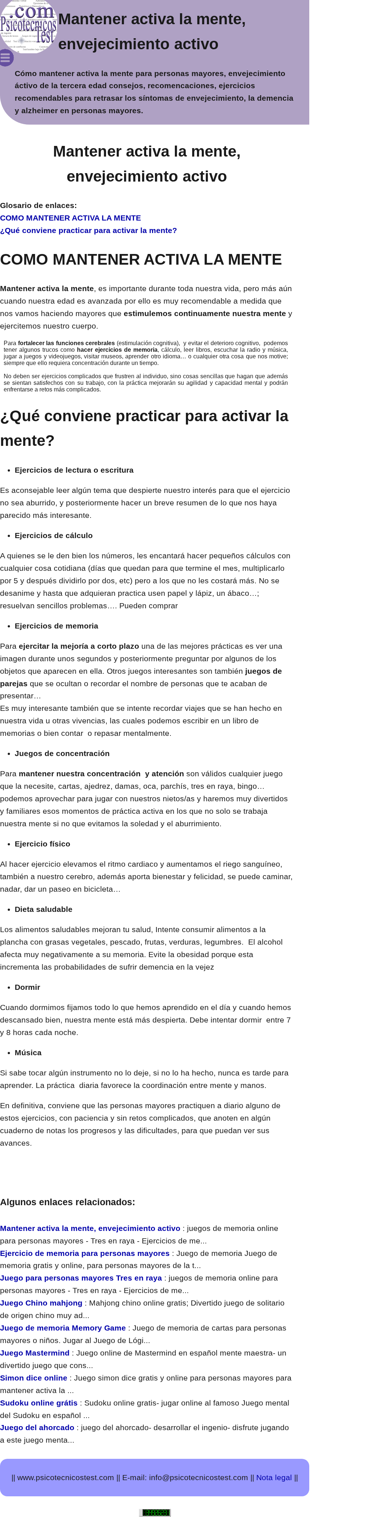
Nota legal (274, 1477)
